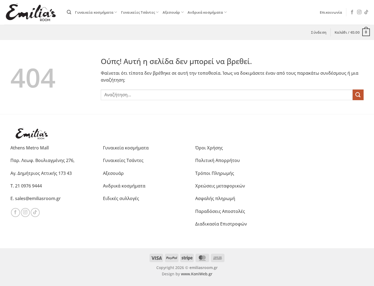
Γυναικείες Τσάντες (138, 12)
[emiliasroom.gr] (31, 12)
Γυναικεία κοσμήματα (94, 12)
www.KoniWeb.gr (196, 273)
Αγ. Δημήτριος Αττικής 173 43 (41, 173)
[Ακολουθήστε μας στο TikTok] (366, 12)
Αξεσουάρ (171, 12)
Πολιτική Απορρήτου (217, 160)
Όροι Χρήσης (209, 148)
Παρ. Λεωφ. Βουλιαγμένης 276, (42, 160)
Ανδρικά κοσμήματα (205, 12)
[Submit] (358, 94)
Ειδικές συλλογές (121, 198)
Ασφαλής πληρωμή (215, 198)
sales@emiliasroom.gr (38, 198)
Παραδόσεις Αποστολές (220, 211)
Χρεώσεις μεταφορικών (220, 186)
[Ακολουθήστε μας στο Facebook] (352, 12)
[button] (69, 12)
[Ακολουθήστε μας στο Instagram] (359, 12)
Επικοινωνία (331, 12)
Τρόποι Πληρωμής (214, 173)
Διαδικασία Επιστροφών (221, 224)
